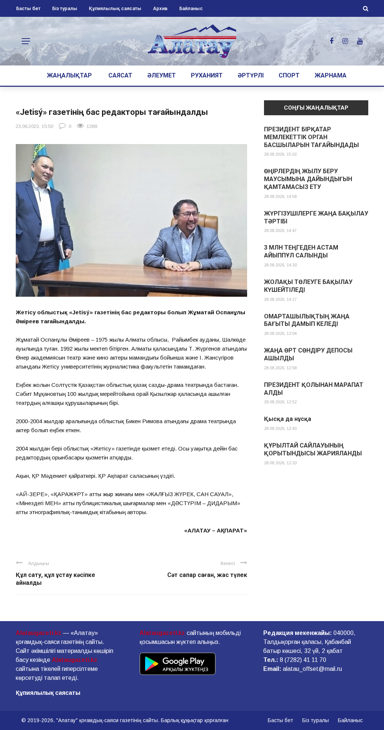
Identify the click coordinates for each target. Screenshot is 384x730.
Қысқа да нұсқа (287, 418)
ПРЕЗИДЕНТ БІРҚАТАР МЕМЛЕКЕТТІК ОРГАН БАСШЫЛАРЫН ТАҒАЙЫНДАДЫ (311, 137)
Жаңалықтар (69, 75)
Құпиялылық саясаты (115, 8)
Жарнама (330, 75)
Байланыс (191, 8)
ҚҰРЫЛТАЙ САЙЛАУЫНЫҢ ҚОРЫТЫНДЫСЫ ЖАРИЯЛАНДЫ (313, 449)
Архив (160, 8)
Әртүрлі (251, 75)
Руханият (207, 75)
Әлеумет (161, 75)
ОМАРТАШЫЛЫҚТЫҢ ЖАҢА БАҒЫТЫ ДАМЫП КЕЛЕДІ (307, 320)
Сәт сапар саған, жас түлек (207, 574)
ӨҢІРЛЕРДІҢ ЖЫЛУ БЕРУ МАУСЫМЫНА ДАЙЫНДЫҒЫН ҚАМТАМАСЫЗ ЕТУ (308, 179)
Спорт (289, 75)
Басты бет (28, 8)
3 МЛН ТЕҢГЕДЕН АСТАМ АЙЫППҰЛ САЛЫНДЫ (301, 251)
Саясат (120, 75)
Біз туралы (64, 8)
